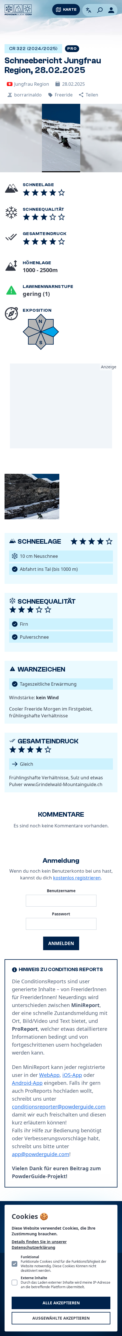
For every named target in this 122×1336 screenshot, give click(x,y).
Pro (72, 48)
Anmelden (61, 943)
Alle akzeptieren (61, 1302)
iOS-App (72, 1075)
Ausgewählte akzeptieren (61, 1318)
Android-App (27, 1082)
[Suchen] (100, 10)
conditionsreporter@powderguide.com (59, 1106)
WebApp (49, 1075)
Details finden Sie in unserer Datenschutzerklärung (39, 1244)
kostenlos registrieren (77, 878)
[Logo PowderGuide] (18, 10)
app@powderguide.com (40, 1154)
